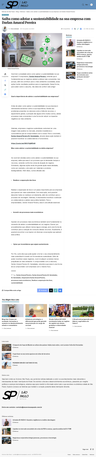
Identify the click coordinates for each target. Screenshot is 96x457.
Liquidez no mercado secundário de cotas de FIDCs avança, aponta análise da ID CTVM (42, 429)
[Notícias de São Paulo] (17, 4)
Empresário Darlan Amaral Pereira (33, 277)
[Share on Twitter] (75, 28)
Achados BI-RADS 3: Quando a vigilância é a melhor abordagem (84, 42)
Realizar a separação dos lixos (42, 280)
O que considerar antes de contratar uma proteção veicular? (85, 75)
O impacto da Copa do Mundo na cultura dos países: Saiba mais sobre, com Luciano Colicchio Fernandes (48, 345)
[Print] (81, 28)
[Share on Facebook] (72, 28)
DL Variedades (16, 277)
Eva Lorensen (15, 29)
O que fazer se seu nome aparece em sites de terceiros (31, 354)
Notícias (5, 14)
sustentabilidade (17, 283)
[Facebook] (91, 449)
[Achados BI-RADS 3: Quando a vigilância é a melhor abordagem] (70, 42)
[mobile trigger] (3, 4)
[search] (83, 4)
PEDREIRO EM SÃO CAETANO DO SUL (25, 363)
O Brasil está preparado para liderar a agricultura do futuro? (82, 321)
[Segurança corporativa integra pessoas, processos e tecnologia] (70, 65)
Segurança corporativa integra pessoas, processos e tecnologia (85, 64)
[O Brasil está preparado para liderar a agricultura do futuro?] (83, 310)
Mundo (16, 365)
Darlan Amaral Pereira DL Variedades (25, 136)
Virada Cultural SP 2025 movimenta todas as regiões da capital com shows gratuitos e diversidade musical (59, 323)
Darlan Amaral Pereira (37, 76)
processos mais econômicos (21, 280)
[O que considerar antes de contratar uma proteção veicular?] (70, 75)
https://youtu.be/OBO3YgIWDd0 (23, 143)
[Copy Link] (78, 28)
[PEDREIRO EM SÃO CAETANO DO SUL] (6, 365)
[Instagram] (93, 449)
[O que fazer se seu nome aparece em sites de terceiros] (6, 356)
